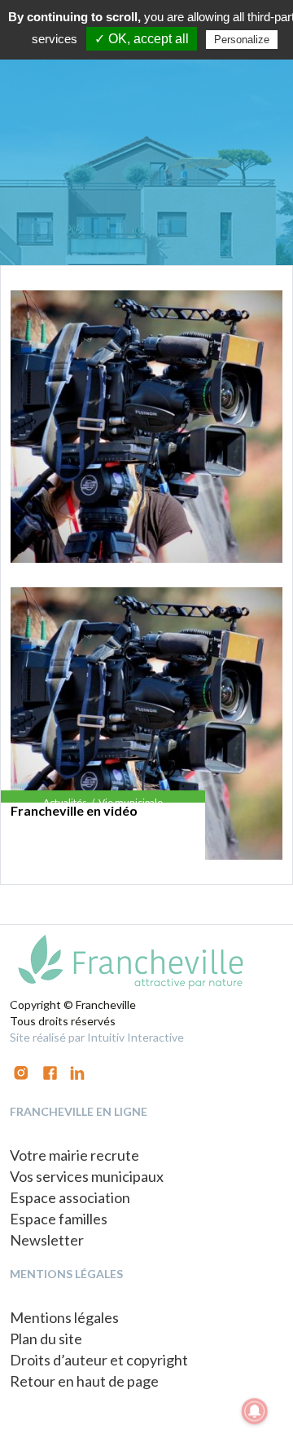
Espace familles (58, 1219)
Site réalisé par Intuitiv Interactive (97, 1037)
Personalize (241, 39)
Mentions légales (64, 1317)
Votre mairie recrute (74, 1155)
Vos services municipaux (87, 1176)
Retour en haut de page (84, 1381)
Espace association (70, 1197)
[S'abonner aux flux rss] (50, 1071)
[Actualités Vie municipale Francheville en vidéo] (146, 426)
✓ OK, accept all (141, 39)
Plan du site (46, 1338)
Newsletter (47, 1240)
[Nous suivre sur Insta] (21, 1071)
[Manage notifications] (255, 1411)
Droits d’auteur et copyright (99, 1360)
